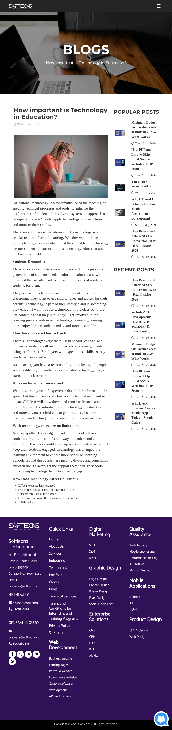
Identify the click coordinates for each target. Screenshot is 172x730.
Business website (60, 658)
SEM (92, 551)
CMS (92, 630)
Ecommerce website (63, 677)
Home (54, 539)
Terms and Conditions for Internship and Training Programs (63, 611)
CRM (92, 637)
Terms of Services (63, 596)
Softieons (84, 724)
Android (134, 597)
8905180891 (34, 573)
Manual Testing (139, 570)
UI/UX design (138, 630)
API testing (136, 564)
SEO (92, 545)
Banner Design (99, 585)
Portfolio (56, 575)
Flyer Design (97, 598)
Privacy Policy (59, 626)
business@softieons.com (25, 586)
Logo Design (98, 579)
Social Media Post (101, 604)
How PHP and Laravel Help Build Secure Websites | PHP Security (142, 159)
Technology (58, 568)
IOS (131, 603)
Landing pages (59, 665)
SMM (92, 558)
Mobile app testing (142, 551)
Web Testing (138, 545)
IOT (91, 649)
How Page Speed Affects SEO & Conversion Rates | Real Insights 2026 (143, 240)
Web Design (137, 637)
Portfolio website (60, 671)
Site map (56, 633)
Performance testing (143, 558)
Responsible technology (76, 370)
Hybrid (133, 609)
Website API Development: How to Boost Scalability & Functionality (141, 321)
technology (28, 243)
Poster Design (98, 591)
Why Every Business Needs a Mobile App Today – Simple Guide (143, 413)
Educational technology (30, 203)
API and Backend (60, 696)
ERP (92, 643)
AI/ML (93, 655)
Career (54, 582)
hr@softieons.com (25, 603)
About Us (56, 546)
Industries (57, 561)
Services (55, 553)
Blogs (53, 589)
